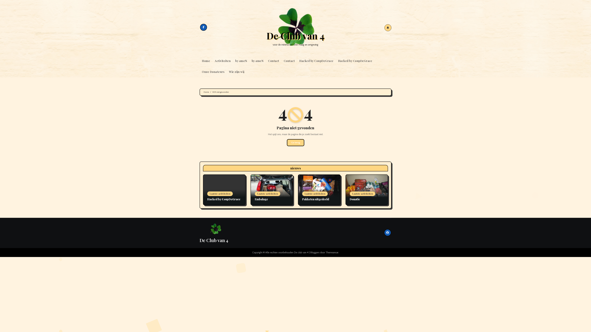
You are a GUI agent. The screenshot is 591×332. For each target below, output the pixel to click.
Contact (273, 61)
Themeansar (332, 252)
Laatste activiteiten (220, 193)
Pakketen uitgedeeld (315, 199)
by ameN (241, 61)
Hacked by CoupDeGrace (316, 61)
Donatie (355, 199)
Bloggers (315, 252)
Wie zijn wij (236, 72)
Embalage (261, 199)
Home (206, 61)
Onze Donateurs (213, 72)
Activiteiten (223, 61)
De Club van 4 (295, 35)
